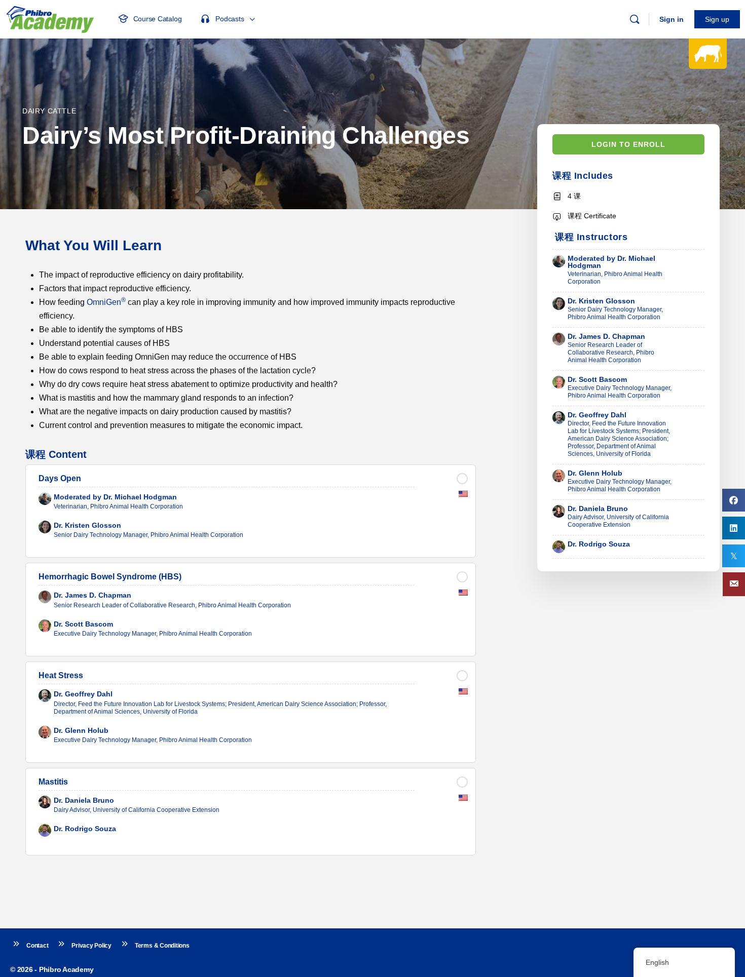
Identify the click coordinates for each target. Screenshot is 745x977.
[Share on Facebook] (733, 500)
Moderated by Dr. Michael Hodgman (611, 261)
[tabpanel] (250, 334)
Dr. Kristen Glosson (601, 301)
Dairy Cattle (49, 111)
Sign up (717, 19)
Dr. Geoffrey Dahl (597, 415)
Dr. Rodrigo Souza (599, 544)
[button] (734, 584)
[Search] (634, 19)
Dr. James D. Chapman (606, 336)
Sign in (671, 19)
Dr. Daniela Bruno (598, 508)
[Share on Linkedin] (733, 528)
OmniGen (106, 302)
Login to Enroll (628, 144)
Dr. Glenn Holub (595, 473)
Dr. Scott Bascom (597, 379)
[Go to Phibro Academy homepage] (49, 18)
